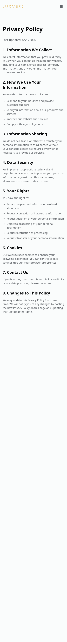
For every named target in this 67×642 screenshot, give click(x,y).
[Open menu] (61, 6)
